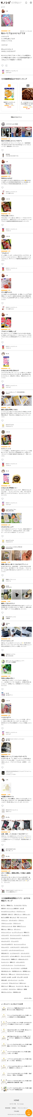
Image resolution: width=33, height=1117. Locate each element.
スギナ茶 (25, 977)
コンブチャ (21, 980)
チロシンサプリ (5, 947)
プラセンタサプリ (5, 959)
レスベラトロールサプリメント (16, 950)
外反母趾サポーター (17, 971)
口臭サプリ (10, 914)
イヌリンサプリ (5, 935)
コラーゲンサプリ (25, 953)
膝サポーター (4, 974)
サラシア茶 (20, 977)
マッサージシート (5, 968)
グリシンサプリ (15, 941)
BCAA (14, 926)
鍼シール (27, 986)
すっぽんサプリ (25, 935)
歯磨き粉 (3, 908)
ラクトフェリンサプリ (15, 935)
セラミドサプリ (5, 956)
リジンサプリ (4, 950)
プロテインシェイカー (6, 923)
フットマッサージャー (19, 965)
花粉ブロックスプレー (6, 992)
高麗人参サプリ (5, 953)
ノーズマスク (4, 989)
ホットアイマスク (15, 968)
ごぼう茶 (3, 977)
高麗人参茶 (4, 980)
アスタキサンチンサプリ (16, 938)
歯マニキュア (13, 917)
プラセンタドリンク (14, 983)
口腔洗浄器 (4, 914)
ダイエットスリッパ (6, 932)
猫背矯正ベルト (26, 971)
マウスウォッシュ (20, 911)
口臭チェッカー (26, 914)
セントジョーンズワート (20, 944)
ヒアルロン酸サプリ (15, 956)
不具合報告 (16, 1111)
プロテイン (21, 920)
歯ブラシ (3, 905)
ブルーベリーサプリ (25, 956)
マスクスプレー (12, 989)
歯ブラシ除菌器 (5, 917)
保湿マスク (20, 989)
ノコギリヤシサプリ (15, 947)
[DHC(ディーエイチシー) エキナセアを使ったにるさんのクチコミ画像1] (7, 20)
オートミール (23, 917)
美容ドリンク (4, 986)
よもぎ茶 (14, 977)
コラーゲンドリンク (13, 980)
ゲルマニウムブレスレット (22, 974)
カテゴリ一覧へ (28, 998)
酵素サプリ (26, 932)
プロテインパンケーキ (6, 926)
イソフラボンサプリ (15, 953)
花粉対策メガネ (17, 992)
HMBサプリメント (21, 926)
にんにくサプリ (5, 938)
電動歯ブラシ (10, 905)
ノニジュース (4, 983)
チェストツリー (5, 962)
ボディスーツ (17, 929)
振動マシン (10, 929)
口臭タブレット (18, 914)
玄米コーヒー (22, 983)
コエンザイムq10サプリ (7, 944)
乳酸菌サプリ (14, 959)
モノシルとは (20, 1104)
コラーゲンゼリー (13, 920)
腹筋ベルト (4, 929)
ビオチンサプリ (24, 947)
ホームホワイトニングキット (8, 911)
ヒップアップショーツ (17, 932)
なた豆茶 (9, 977)
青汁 (18, 917)
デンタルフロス (18, 905)
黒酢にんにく (12, 986)
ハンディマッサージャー (7, 965)
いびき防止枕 (24, 968)
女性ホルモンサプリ (23, 959)
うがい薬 (21, 908)
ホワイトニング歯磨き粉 (13, 908)
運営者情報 (7, 1108)
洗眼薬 (25, 989)
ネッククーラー (20, 986)
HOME (16, 1100)
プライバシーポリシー (23, 1108)
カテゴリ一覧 (13, 1104)
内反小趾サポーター (6, 971)
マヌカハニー (4, 920)
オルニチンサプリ (5, 941)
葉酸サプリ (12, 962)
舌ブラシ (25, 905)
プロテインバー (17, 923)
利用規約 (14, 1108)
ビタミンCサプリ (20, 962)
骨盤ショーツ (12, 974)
